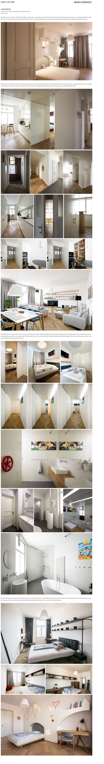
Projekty (3, 2)
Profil (8, 2)
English (12, 2)
